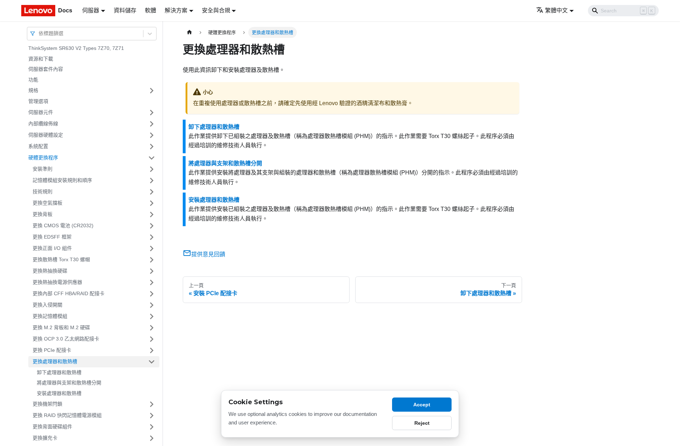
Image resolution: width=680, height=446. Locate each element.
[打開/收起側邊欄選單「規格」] (151, 90)
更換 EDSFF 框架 (52, 237)
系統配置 (38, 146)
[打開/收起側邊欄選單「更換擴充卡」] (151, 438)
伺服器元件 (40, 112)
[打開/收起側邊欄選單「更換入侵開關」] (151, 305)
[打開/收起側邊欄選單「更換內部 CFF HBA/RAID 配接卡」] (151, 293)
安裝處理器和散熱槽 (59, 393)
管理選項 (38, 101)
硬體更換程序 (43, 157)
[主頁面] (189, 32)
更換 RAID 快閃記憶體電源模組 (67, 415)
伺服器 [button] (90, 10)
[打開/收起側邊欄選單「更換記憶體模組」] (151, 316)
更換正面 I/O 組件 (52, 248)
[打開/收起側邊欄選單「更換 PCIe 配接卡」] (151, 350)
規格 (33, 90)
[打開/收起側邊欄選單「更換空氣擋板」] (151, 203)
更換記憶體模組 (50, 316)
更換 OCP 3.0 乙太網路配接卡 (66, 339)
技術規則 (42, 191)
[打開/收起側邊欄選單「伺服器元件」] (151, 112)
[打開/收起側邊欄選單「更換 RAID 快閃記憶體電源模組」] (151, 415)
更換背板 (42, 214)
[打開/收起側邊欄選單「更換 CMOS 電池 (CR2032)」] (151, 225)
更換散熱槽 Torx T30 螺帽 (61, 259)
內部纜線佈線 (43, 123)
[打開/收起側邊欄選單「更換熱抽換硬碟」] (151, 271)
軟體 (150, 10)
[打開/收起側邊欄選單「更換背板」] (151, 214)
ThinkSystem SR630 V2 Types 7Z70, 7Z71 (76, 48)
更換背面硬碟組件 (52, 426)
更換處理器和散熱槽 (55, 361)
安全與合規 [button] (216, 10)
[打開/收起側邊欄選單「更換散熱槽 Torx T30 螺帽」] (151, 259)
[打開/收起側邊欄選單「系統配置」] (151, 146)
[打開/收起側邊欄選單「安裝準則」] (151, 169)
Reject (422, 423)
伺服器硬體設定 (45, 135)
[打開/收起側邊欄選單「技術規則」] (151, 192)
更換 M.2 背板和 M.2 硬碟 (61, 327)
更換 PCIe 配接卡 (52, 350)
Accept (421, 404)
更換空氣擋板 (47, 203)
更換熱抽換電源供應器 (57, 282)
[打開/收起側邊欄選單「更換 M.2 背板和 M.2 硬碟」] (151, 327)
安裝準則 (42, 169)
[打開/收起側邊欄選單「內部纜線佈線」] (151, 124)
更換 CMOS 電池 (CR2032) (63, 225)
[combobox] (39, 33)
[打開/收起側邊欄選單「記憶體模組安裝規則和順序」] (151, 180)
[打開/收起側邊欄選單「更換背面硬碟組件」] (151, 427)
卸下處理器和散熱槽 (59, 372)
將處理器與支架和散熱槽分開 (69, 382)
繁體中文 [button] (556, 10)
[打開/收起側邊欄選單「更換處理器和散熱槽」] (151, 361)
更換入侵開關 (47, 305)
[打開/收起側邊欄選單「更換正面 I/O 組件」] (151, 248)
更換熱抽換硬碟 (50, 271)
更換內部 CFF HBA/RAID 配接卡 (68, 293)
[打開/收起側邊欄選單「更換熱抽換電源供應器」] (151, 282)
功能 (33, 79)
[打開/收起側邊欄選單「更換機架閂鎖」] (151, 404)
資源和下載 (40, 59)
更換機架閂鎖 (47, 404)
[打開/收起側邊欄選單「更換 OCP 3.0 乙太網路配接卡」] (151, 339)
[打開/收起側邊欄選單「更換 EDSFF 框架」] (151, 237)
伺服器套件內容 (45, 69)
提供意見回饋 (208, 254)
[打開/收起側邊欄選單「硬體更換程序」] (151, 158)
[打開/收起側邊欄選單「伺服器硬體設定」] (151, 135)
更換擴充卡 (45, 438)
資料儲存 (125, 10)
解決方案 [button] (176, 10)
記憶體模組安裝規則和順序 (62, 180)
